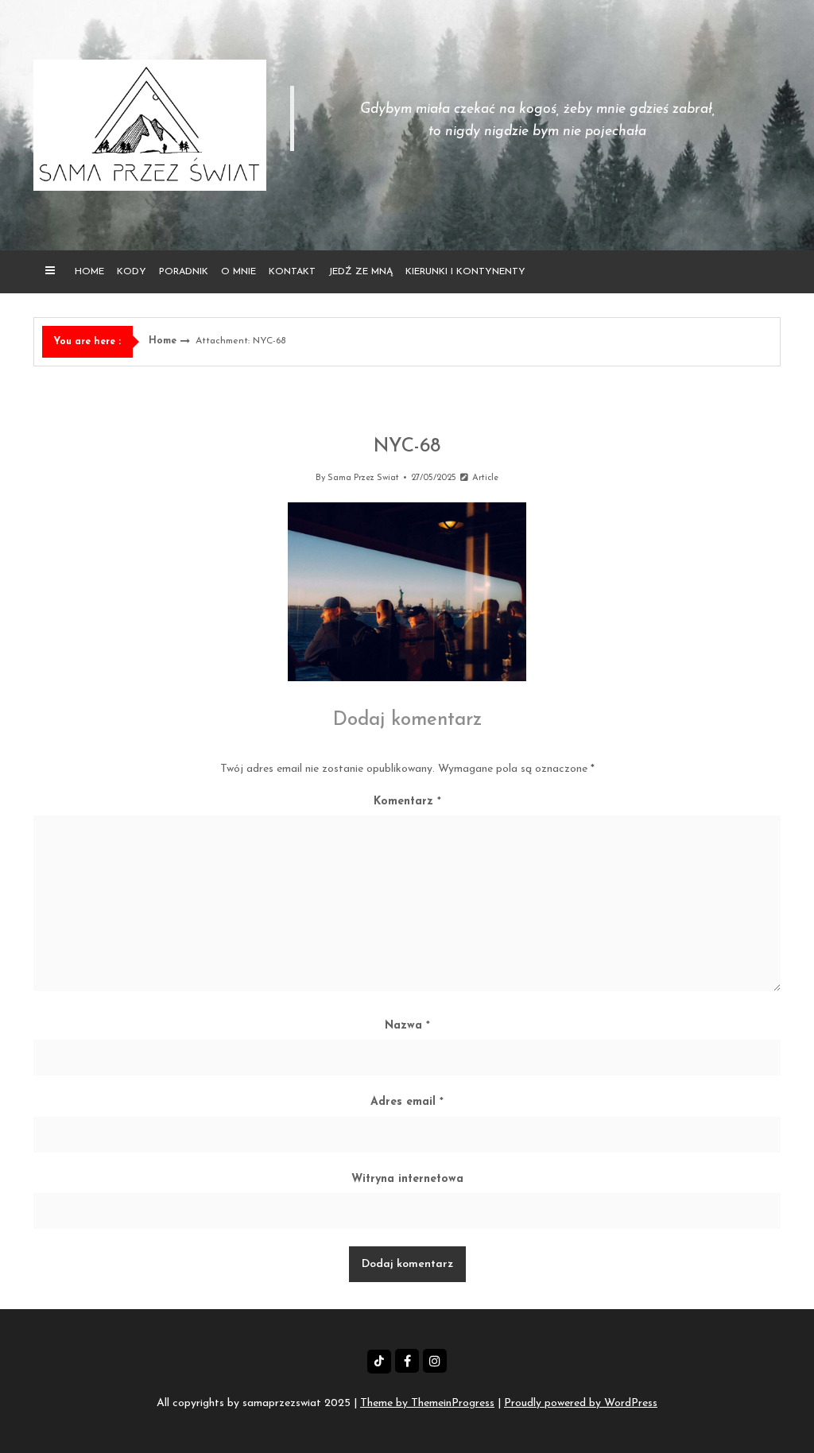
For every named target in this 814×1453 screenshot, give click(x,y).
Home (89, 272)
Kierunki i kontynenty (465, 272)
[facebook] (407, 1361)
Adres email (407, 1102)
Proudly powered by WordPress (580, 1403)
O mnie (238, 272)
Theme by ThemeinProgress (427, 1403)
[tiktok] (379, 1362)
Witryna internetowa (407, 1179)
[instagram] (435, 1361)
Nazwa (407, 1026)
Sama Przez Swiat (363, 478)
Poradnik (183, 272)
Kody (131, 272)
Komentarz (407, 802)
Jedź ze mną (360, 272)
